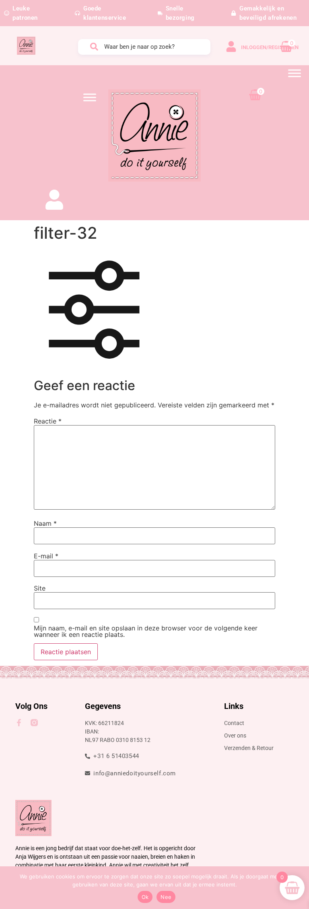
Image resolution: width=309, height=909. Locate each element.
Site (39, 588)
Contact (234, 723)
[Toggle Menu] (294, 73)
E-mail (46, 556)
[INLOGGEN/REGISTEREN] (231, 46)
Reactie (48, 421)
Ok (145, 897)
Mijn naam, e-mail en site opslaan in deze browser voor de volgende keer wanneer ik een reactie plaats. (146, 631)
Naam (45, 523)
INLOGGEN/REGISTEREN (270, 47)
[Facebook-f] (19, 722)
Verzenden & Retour (249, 748)
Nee (166, 897)
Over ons (235, 735)
